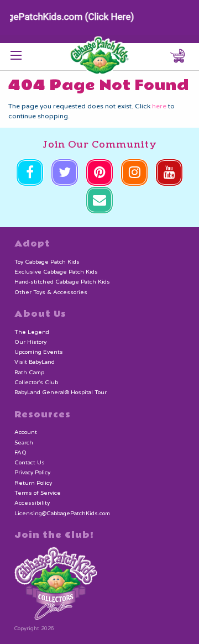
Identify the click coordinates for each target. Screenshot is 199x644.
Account (25, 432)
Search (23, 442)
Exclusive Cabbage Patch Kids (56, 272)
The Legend (31, 332)
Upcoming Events (38, 352)
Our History (30, 342)
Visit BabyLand (34, 362)
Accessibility (32, 503)
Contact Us (29, 462)
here (159, 106)
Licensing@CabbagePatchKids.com (62, 513)
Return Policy (33, 483)
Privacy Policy (32, 472)
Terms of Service (37, 493)
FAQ (20, 452)
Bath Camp (29, 372)
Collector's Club (36, 382)
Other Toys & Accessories (50, 292)
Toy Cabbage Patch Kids (47, 262)
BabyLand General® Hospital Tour (60, 392)
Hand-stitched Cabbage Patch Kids (62, 282)
